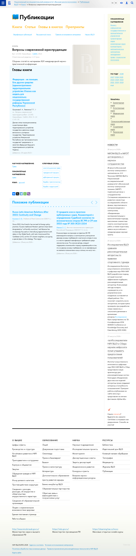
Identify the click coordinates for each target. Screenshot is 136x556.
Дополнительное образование (55, 475)
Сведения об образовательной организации (25, 501)
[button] (40, 206)
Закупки (15, 469)
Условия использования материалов (59, 545)
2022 (122, 80)
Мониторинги (79, 453)
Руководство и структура (23, 449)
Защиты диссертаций (82, 462)
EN (116, 3)
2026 (117, 77)
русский (22, 182)
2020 (117, 82)
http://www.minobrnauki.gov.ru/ (25, 529)
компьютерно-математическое (117, 47)
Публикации (37, 17)
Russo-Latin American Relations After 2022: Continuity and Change (30, 213)
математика (115, 52)
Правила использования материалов (68, 35)
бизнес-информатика (115, 26)
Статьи (30, 27)
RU (113, 3)
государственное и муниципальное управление (118, 33)
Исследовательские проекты (85, 449)
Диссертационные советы (84, 458)
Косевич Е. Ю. (17, 219)
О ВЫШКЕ (17, 440)
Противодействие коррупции (25, 484)
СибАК (34, 54)
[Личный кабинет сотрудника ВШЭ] (127, 3)
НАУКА (76, 440)
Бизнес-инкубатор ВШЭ (52, 484)
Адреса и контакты (36, 545)
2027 (112, 77)
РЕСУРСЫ (108, 440)
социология (121, 57)
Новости (113, 144)
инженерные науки (118, 44)
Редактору (126, 544)
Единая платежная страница (24, 514)
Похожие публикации (30, 202)
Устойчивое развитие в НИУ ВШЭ (24, 454)
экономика (114, 60)
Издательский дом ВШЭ (113, 449)
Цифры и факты (19, 445)
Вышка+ (45, 462)
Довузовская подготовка (53, 449)
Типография (108, 458)
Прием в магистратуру (52, 467)
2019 (122, 82)
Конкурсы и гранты (81, 471)
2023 (117, 80)
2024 (112, 80)
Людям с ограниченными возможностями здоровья (23, 508)
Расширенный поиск (43, 35)
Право (14, 166)
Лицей (45, 445)
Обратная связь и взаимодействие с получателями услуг (51, 495)
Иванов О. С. (61, 227)
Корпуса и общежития (21, 465)
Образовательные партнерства (56, 488)
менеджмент (115, 54)
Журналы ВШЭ (109, 467)
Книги (17, 27)
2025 (121, 77)
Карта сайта (16, 552)
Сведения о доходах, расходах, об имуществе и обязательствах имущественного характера (24, 493)
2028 (122, 74)
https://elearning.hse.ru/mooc (105, 529)
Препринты (75, 27)
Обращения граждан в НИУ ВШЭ (24, 474)
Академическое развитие (83, 467)
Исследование (121, 317)
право (112, 57)
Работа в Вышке (19, 518)
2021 (112, 82)
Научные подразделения (83, 445)
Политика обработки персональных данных (29, 549)
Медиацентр (108, 462)
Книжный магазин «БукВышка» (115, 453)
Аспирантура (48, 471)
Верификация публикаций (22, 35)
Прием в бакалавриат (51, 458)
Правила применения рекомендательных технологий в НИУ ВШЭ (72, 549)
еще (112, 85)
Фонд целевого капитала (23, 480)
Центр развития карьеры (53, 480)
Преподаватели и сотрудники (25, 460)
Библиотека (108, 445)
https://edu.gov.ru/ (60, 529)
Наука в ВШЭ (89, 35)
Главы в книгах (50, 27)
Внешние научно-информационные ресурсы (84, 476)
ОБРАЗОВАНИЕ (50, 440)
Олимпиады (47, 453)
